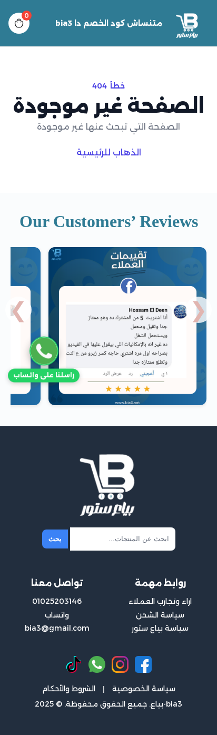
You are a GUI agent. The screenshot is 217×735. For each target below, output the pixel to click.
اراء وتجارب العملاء (160, 601)
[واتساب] (96, 664)
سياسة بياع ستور (160, 628)
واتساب (57, 615)
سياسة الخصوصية (143, 688)
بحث (55, 539)
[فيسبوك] (143, 664)
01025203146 (57, 601)
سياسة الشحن (160, 615)
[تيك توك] (73, 664)
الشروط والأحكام (68, 688)
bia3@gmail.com (57, 628)
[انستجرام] (120, 664)
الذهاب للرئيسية (108, 153)
